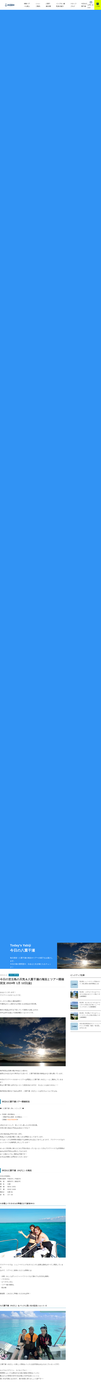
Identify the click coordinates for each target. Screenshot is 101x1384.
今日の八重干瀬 (84, 5)
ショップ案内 (38, 5)
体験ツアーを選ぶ (27, 5)
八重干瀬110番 (48, 5)
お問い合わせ (91, 6)
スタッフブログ (73, 5)
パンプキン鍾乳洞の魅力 (60, 5)
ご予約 (97, 6)
